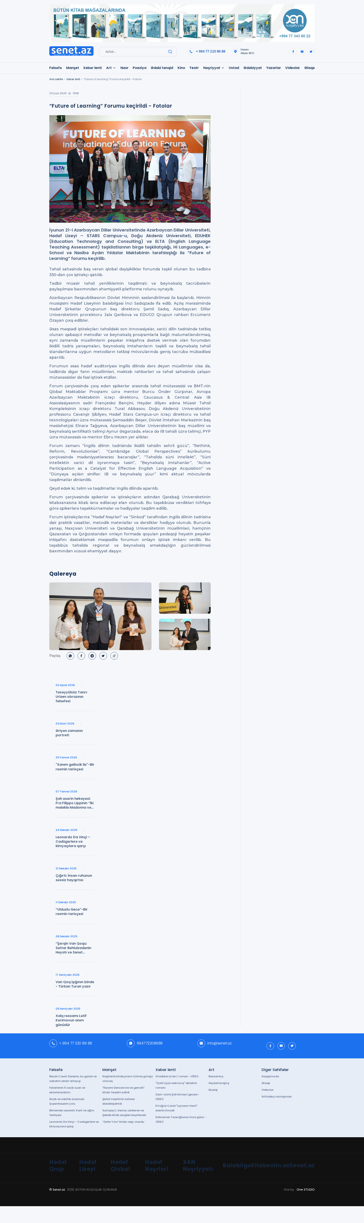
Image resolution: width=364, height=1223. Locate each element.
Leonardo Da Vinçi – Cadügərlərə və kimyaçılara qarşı (74, 1124)
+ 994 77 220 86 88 (210, 51)
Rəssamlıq (216, 1076)
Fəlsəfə (55, 68)
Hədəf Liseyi (88, 1166)
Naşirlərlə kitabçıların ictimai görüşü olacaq (127, 1078)
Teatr (194, 68)
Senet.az (302, 1165)
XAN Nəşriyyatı (198, 1166)
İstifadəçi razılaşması (277, 1097)
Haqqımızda (270, 1076)
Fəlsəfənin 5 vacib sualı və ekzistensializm (67, 1090)
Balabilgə (237, 1165)
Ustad (234, 68)
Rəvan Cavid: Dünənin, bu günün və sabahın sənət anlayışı (73, 1078)
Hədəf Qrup (58, 1166)
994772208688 (150, 1043)
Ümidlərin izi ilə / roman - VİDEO (177, 1076)
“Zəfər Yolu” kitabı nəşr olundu (123, 1122)
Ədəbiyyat (253, 68)
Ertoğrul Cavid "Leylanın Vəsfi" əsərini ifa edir (176, 1108)
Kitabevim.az (270, 1165)
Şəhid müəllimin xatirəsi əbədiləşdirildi (118, 1101)
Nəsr (124, 68)
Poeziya (139, 68)
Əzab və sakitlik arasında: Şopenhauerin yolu (67, 1101)
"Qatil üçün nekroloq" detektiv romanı (176, 1085)
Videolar (292, 68)
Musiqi (213, 1090)
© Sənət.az (57, 1190)
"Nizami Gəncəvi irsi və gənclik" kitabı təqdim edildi (123, 1090)
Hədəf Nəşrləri (156, 1166)
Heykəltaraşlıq (219, 1083)
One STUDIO (306, 1189)
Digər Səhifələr (275, 1069)
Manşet (72, 68)
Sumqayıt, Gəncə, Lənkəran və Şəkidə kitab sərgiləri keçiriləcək (124, 1112)
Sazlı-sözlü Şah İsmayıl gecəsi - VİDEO (177, 1096)
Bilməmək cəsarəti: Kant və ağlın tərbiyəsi (71, 1112)
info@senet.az (219, 1043)
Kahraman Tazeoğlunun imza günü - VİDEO (180, 1119)
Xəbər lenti (92, 68)
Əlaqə (309, 68)
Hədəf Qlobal (120, 1166)
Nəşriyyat (211, 68)
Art (109, 68)
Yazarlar (273, 68)
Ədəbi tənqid (162, 68)
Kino (181, 68)
